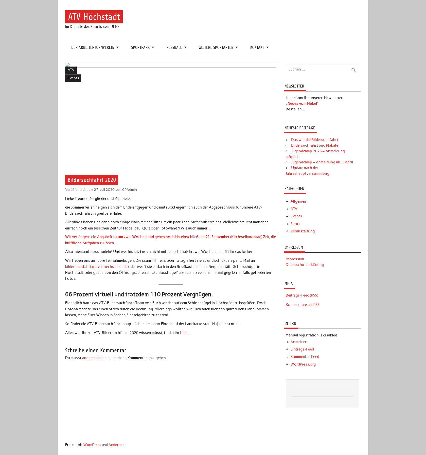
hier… (185, 333)
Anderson (116, 445)
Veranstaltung (302, 231)
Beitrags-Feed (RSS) (302, 295)
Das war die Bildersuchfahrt (314, 140)
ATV (71, 70)
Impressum (295, 259)
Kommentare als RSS (303, 304)
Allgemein (298, 201)
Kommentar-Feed (304, 356)
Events (73, 78)
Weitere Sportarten (216, 47)
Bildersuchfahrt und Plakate (314, 145)
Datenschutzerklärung (305, 264)
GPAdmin (129, 189)
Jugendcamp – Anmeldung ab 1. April (322, 162)
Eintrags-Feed (302, 349)
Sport (295, 224)
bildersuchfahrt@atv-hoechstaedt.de (96, 266)
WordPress (92, 445)
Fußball (174, 47)
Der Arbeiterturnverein (92, 47)
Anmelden (298, 342)
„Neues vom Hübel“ (302, 103)
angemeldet (92, 358)
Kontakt (257, 47)
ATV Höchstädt (94, 17)
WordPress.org (303, 364)
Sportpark (140, 47)
